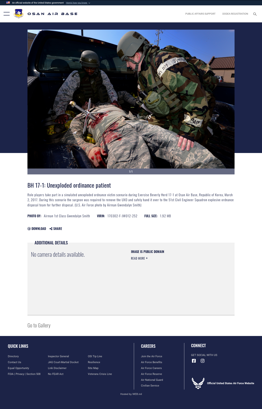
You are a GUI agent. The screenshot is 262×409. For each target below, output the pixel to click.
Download (38, 228)
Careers (148, 346)
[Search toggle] (255, 14)
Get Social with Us (204, 355)
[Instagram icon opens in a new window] (202, 360)
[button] (78, 3)
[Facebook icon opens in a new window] (193, 360)
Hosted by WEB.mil (131, 394)
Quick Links (18, 346)
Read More (138, 258)
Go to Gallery (38, 325)
